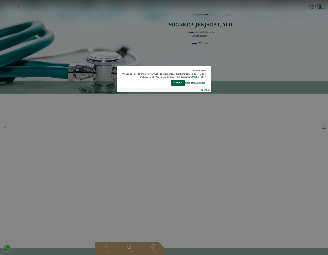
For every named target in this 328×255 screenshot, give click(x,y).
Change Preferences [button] (195, 83)
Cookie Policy (199, 77)
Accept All (178, 83)
